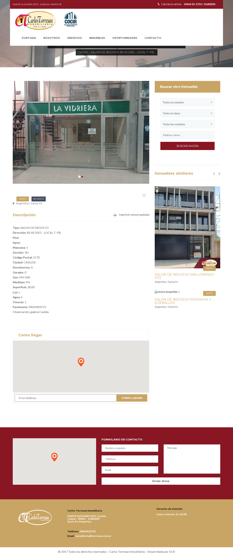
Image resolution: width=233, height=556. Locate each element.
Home (83, 52)
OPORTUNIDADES (124, 38)
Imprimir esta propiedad (134, 214)
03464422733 (88, 531)
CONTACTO (153, 38)
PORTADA (29, 38)
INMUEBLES (97, 38)
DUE (172, 551)
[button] (214, 173)
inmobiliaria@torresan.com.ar (93, 535)
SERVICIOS (74, 38)
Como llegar (132, 398)
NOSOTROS (51, 38)
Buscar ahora (188, 146)
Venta (22, 199)
